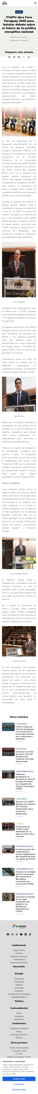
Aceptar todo (19, 1079)
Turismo (19, 824)
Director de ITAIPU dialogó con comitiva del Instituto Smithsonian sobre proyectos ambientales (25, 808)
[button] (35, 3)
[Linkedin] (25, 934)
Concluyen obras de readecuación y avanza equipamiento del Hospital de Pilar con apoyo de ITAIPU (26, 854)
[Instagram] (12, 934)
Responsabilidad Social (25, 771)
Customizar (19, 1084)
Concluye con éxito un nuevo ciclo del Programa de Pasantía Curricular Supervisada (25, 757)
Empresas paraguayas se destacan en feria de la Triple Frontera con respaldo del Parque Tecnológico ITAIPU (25, 781)
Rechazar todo (19, 1089)
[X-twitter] (16, 934)
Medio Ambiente (22, 799)
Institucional (21, 724)
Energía (19, 12)
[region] (19, 1076)
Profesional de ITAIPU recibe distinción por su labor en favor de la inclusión (25, 832)
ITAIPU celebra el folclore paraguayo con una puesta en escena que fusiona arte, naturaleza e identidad (25, 733)
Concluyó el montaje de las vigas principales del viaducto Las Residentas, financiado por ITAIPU (25, 904)
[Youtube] (21, 934)
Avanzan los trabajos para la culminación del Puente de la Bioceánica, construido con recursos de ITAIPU (26, 878)
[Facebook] (8, 934)
